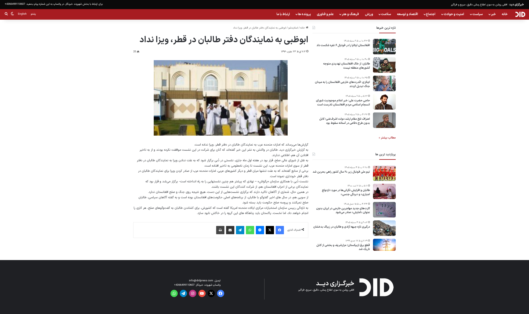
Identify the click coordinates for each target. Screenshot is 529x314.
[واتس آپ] (250, 230)
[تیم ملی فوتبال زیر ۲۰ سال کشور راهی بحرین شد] (384, 173)
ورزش (369, 14)
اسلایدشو (293, 28)
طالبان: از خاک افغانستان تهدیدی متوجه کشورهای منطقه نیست (346, 66)
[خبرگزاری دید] (520, 14)
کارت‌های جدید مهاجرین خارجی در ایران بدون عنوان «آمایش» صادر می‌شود (343, 211)
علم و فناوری (325, 14)
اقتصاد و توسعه (407, 14)
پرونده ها (304, 14)
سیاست (477, 14)
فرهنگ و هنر (350, 14)
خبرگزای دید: (516, 4)
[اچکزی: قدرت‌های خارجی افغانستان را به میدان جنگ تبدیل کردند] (384, 83)
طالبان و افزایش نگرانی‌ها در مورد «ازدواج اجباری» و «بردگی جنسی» (346, 192)
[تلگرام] (240, 230)
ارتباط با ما (283, 14)
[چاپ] (220, 230)
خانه (505, 14)
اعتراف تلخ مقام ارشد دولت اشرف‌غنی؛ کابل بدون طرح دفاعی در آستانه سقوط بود (344, 121)
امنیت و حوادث (454, 14)
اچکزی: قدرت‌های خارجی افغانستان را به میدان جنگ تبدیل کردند (342, 84)
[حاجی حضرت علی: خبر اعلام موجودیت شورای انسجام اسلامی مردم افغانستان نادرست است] (384, 102)
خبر (493, 14)
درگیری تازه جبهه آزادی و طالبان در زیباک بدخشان (341, 227)
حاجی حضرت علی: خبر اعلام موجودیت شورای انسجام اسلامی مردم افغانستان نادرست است (343, 103)
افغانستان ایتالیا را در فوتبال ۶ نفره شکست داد (343, 45)
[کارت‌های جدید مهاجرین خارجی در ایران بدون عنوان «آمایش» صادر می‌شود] (384, 209)
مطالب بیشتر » (387, 138)
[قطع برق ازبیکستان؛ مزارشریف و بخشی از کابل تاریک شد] (384, 245)
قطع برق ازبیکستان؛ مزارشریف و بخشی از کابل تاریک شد (343, 247)
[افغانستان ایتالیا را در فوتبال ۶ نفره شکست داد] (384, 46)
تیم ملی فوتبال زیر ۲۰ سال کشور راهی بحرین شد (341, 172)
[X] (270, 230)
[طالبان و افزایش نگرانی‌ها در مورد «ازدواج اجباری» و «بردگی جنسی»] (384, 191)
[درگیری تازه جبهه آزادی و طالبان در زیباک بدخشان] (384, 228)
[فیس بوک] (280, 230)
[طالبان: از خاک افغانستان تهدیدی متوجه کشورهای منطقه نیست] (384, 65)
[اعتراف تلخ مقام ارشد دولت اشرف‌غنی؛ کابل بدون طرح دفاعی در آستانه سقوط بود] (384, 120)
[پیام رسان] (260, 230)
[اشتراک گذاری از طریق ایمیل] (230, 230)
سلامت (386, 14)
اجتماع (430, 14)
